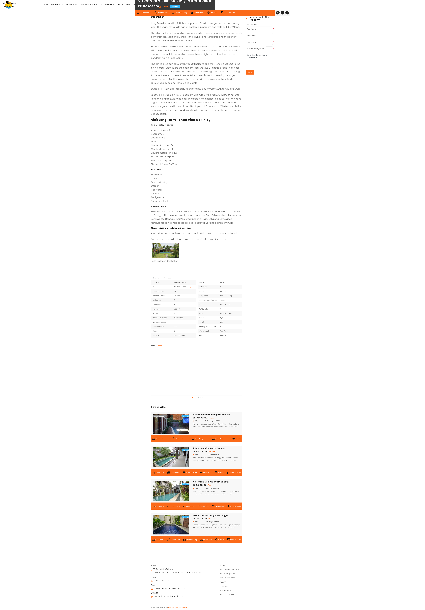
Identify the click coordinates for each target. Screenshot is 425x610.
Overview (156, 278)
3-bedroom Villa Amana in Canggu (211, 481)
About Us (223, 582)
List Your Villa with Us (228, 594)
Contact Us (224, 586)
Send (250, 72)
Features (167, 278)
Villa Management (227, 573)
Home (222, 565)
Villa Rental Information (230, 569)
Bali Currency (225, 590)
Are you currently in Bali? (255, 49)
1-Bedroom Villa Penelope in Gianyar (211, 414)
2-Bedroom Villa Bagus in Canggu (210, 515)
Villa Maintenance (227, 577)
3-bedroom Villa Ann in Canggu (209, 448)
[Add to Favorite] (282, 12)
